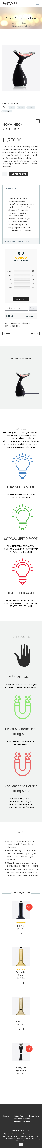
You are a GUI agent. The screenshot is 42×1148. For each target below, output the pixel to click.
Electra (21, 926)
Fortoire (14, 103)
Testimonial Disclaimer (21, 1121)
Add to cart (20, 174)
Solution (7, 111)
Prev (8, 334)
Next (33, 334)
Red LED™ (21, 1021)
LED (12, 107)
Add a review (21, 299)
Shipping (6, 1116)
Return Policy (19, 1116)
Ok (21, 1144)
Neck (21, 107)
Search (33, 308)
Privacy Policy (34, 1116)
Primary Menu (37, 4)
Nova (31, 107)
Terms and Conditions (21, 1119)
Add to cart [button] (19, 982)
